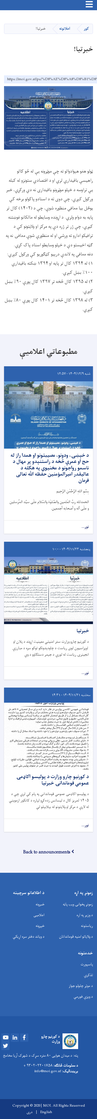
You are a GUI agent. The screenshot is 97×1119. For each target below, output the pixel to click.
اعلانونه (64, 28)
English (46, 1112)
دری (29, 1112)
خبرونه (40, 904)
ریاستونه (87, 926)
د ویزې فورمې (83, 996)
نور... (85, 527)
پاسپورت (87, 964)
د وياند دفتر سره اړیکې (28, 936)
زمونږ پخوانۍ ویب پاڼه (78, 904)
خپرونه (40, 926)
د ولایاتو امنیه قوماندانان (76, 936)
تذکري (88, 975)
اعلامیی (38, 915)
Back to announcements (46, 852)
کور (86, 28)
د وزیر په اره (85, 915)
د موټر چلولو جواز (81, 986)
